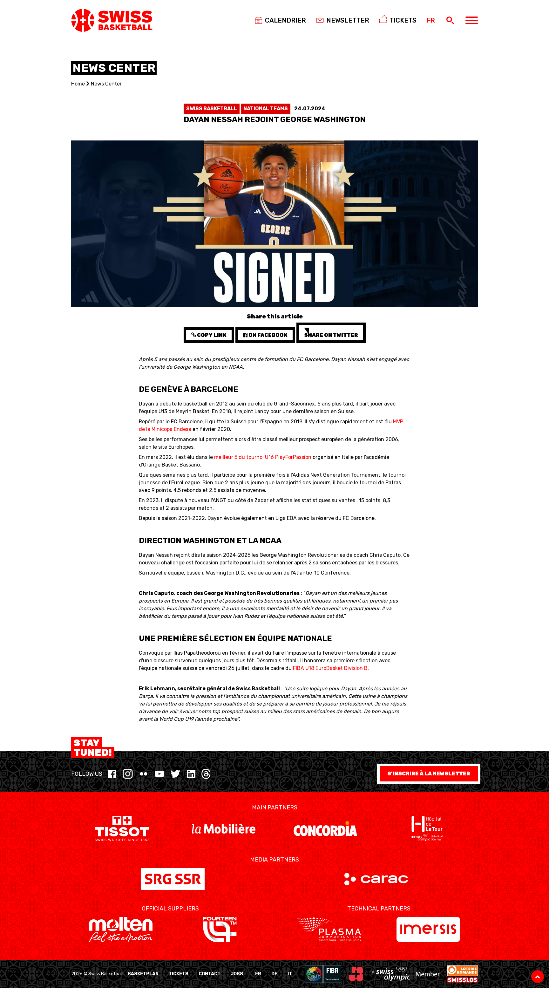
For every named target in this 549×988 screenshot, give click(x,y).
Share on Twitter (331, 335)
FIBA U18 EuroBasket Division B (330, 668)
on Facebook (267, 335)
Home (78, 84)
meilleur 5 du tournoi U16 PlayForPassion (262, 457)
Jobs (237, 974)
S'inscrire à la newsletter (428, 774)
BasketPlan (143, 974)
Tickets (178, 974)
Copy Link (211, 335)
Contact (209, 974)
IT (290, 974)
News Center (106, 84)
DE (274, 974)
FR (258, 974)
